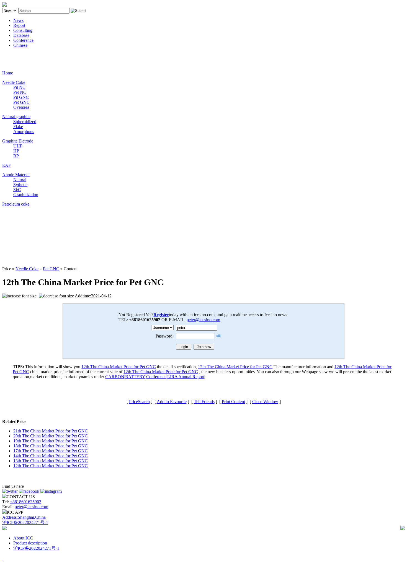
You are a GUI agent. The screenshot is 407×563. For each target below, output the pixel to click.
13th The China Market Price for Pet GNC (50, 460)
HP (16, 151)
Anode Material (16, 174)
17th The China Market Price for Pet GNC (50, 450)
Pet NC (19, 92)
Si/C (17, 189)
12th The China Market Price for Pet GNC (118, 366)
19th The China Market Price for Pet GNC (50, 441)
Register (161, 314)
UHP (17, 146)
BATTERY (135, 376)
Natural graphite (16, 116)
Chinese (20, 45)
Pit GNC (21, 97)
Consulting (22, 30)
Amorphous (23, 131)
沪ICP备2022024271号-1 (25, 522)
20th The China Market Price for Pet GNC (50, 436)
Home (7, 73)
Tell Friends (204, 401)
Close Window (265, 401)
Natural (19, 179)
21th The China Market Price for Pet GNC (50, 431)
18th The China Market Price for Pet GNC (50, 445)
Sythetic (20, 184)
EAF (6, 165)
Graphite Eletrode (17, 141)
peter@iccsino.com (203, 319)
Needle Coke (13, 82)
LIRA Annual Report (185, 376)
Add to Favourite (172, 401)
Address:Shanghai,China (24, 517)
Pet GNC (21, 102)
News (18, 20)
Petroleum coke (15, 204)
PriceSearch (139, 401)
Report (19, 25)
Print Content (233, 401)
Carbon (8, 54)
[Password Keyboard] (219, 335)
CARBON (114, 376)
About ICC (23, 538)
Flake (18, 126)
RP (16, 156)
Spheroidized (24, 121)
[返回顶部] (2, 558)
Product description (30, 543)
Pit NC (19, 87)
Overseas (21, 107)
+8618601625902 (25, 501)
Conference (23, 40)
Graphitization (25, 194)
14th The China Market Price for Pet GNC (50, 455)
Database (21, 35)
